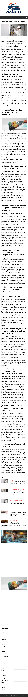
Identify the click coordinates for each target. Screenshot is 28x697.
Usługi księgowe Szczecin (16, 500)
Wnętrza (3, 687)
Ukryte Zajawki (4, 680)
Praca (2, 658)
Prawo (2, 661)
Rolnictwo (3, 666)
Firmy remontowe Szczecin (17, 489)
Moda (2, 649)
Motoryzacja (4, 651)
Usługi (2, 685)
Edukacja (3, 639)
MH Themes (22, 695)
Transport (3, 675)
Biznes (3, 632)
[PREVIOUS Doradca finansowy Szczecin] (14, 553)
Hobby (2, 642)
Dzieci (2, 637)
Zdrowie (3, 689)
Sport (2, 670)
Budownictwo (4, 634)
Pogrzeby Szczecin (14, 520)
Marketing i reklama (6, 646)
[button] (26, 17)
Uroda (2, 682)
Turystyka (3, 678)
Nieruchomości (4, 654)
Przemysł (3, 663)
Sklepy (2, 668)
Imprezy (3, 644)
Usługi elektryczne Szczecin (17, 480)
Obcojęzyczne (4, 656)
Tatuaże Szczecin (14, 511)
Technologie (4, 673)
